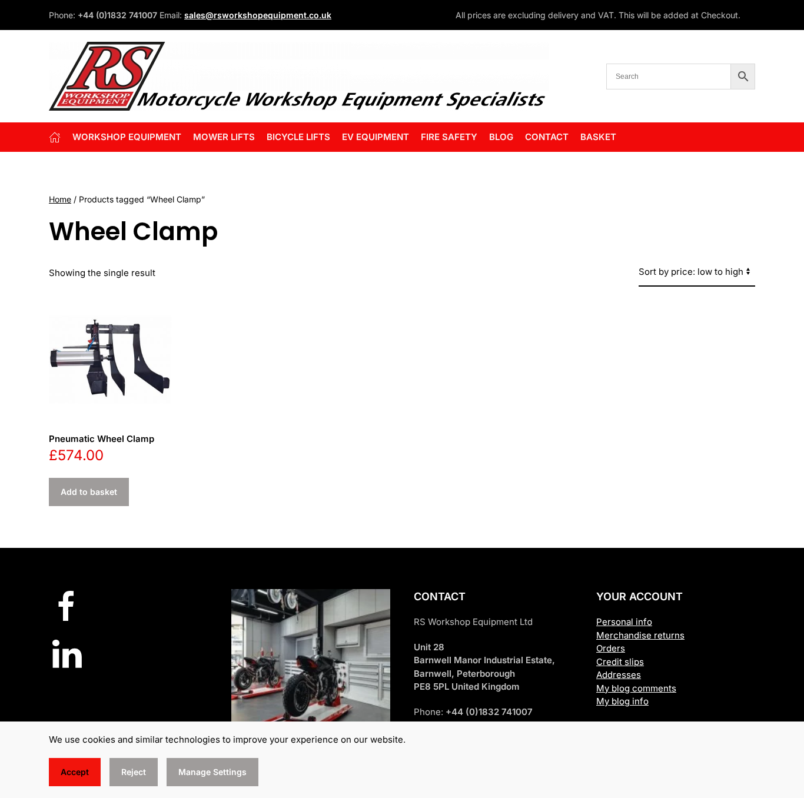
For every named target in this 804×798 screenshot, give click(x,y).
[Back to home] (299, 76)
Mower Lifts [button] (224, 136)
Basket (598, 136)
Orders (610, 648)
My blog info (622, 701)
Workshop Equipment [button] (126, 136)
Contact (547, 136)
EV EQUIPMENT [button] (375, 136)
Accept (75, 772)
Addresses (618, 674)
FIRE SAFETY (449, 136)
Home (60, 199)
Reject (133, 772)
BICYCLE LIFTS (298, 136)
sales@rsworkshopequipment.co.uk (257, 15)
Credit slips (620, 661)
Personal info (624, 621)
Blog (501, 136)
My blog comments (636, 688)
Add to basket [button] (89, 492)
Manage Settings (212, 772)
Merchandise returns (640, 635)
